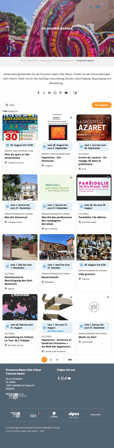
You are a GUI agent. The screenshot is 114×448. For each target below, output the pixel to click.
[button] (91, 7)
